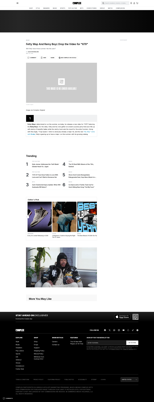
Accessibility (82, 379)
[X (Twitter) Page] (110, 330)
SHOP (31, 8)
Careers (54, 341)
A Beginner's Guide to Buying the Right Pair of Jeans (63, 236)
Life (17, 357)
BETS (81, 8)
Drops (36, 345)
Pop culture (20, 351)
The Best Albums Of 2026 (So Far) (87, 235)
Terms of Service (128, 349)
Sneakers (30, 233)
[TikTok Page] (133, 330)
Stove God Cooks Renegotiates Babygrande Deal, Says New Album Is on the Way (82, 176)
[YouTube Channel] (123, 330)
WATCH (110, 8)
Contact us (55, 345)
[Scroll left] (27, 216)
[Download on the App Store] (122, 316)
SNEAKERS (46, 8)
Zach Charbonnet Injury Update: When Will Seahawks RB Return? (46, 186)
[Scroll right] (95, 216)
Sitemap (94, 379)
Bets (33, 182)
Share (52, 57)
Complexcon (20, 366)
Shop (36, 341)
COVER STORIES (92, 8)
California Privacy (54, 379)
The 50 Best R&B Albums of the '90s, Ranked (81, 165)
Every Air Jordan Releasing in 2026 (38, 235)
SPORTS (62, 8)
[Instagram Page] (119, 330)
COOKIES (103, 379)
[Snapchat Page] (128, 330)
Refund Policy (38, 354)
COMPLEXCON (120, 8)
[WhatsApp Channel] (114, 330)
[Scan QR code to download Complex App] (135, 317)
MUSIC (55, 8)
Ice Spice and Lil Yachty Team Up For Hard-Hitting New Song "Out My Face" (81, 186)
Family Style (20, 369)
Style (54, 233)
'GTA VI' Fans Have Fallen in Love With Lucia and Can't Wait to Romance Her (45, 176)
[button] (129, 379)
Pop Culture (36, 161)
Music (28, 40)
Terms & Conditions (22, 379)
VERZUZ (102, 8)
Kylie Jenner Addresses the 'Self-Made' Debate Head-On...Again (45, 165)
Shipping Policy (39, 351)
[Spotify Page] (137, 330)
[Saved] (131, 3)
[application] (61, 267)
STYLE (38, 8)
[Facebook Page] (105, 330)
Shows (18, 363)
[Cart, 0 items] (137, 3)
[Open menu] (17, 3)
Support (36, 348)
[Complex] (77, 3)
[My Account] (134, 3)
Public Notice (69, 379)
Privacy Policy (115, 349)
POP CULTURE (72, 8)
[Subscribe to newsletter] (132, 343)
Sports (18, 354)
